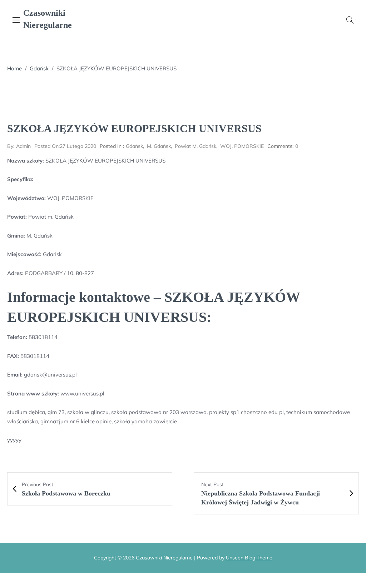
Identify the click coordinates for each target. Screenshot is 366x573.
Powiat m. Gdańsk (195, 146)
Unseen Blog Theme (249, 557)
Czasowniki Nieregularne (47, 19)
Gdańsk (39, 68)
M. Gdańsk (159, 146)
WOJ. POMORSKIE (242, 146)
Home (14, 68)
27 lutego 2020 (65, 146)
